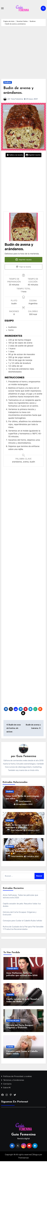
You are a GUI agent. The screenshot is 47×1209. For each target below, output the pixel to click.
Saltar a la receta (16, 155)
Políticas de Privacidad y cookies (17, 1076)
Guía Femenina (23, 1134)
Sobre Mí (7, 1088)
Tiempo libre (12, 968)
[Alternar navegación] (2, 8)
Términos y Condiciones (13, 1080)
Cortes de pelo (13, 1021)
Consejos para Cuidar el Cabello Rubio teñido (22, 921)
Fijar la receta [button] (25, 267)
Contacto (7, 1084)
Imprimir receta (34, 155)
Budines (7, 82)
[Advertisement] (23, 53)
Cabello (10, 995)
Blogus (36, 1154)
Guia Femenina (17, 99)
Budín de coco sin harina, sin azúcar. (13, 728)
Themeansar (23, 1158)
